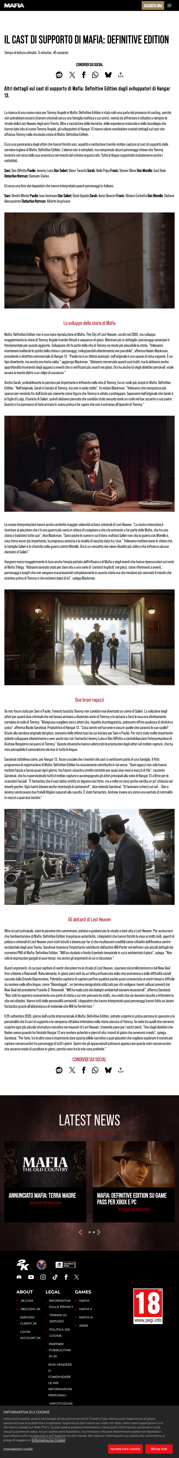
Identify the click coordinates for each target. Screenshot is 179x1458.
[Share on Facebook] (83, 75)
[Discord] (19, 1277)
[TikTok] (55, 1277)
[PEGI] (148, 1306)
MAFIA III (86, 1317)
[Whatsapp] (95, 75)
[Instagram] (43, 1277)
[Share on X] (72, 75)
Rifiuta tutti (159, 1449)
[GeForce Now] (65, 1265)
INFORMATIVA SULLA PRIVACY (61, 1304)
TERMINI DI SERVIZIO (58, 1318)
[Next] (98, 1232)
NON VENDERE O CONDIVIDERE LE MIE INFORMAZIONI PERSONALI (60, 1380)
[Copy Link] (120, 75)
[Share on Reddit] (59, 75)
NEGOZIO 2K (30, 1309)
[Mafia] (14, 5)
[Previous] (80, 1232)
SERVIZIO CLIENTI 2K (28, 1320)
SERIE (83, 1326)
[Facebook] (66, 1277)
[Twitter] (76, 1277)
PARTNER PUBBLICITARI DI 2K (60, 1350)
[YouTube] (31, 1277)
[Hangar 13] (41, 1265)
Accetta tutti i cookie (125, 1449)
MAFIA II (85, 1309)
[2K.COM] (23, 1265)
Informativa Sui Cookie (48, 1440)
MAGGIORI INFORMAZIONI (45, 1202)
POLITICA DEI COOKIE (59, 1333)
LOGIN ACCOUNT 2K (30, 1335)
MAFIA (84, 1301)
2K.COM (27, 1301)
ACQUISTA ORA (153, 5)
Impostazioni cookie (18, 1449)
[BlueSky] (108, 75)
